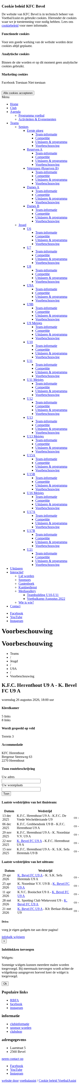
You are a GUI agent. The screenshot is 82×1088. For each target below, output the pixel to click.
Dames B (33, 206)
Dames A (33, 187)
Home (14, 104)
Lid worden (26, 576)
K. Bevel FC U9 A (29, 841)
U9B (30, 304)
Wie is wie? (26, 602)
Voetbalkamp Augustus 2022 (46, 598)
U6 (29, 228)
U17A (31, 512)
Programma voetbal (31, 115)
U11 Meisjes (35, 379)
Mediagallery (27, 591)
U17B (31, 530)
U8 (29, 266)
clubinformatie (19, 1024)
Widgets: (7, 957)
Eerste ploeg (35, 130)
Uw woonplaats (12, 785)
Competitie (42, 138)
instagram (16, 1008)
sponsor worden (20, 1027)
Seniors (23, 127)
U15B (31, 474)
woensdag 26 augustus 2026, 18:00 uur (28, 699)
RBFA (14, 1000)
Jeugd (22, 225)
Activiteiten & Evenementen (37, 119)
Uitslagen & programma (51, 142)
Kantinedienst (28, 587)
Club (13, 108)
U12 (30, 398)
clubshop (16, 1031)
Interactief (16, 572)
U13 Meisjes (35, 436)
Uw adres (8, 777)
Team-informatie (46, 134)
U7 (29, 247)
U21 (30, 549)
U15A (31, 455)
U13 (30, 417)
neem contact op (12, 1059)
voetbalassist (28, 1080)
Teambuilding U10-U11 (43, 595)
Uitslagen (16, 568)
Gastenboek (26, 583)
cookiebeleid (10, 25)
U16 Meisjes (35, 493)
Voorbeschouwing (47, 145)
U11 (30, 361)
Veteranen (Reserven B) (43, 168)
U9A (30, 285)
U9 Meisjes (34, 323)
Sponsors (25, 580)
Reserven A (34, 149)
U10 (30, 342)
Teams (14, 123)
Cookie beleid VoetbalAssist (57, 1080)
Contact (15, 606)
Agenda (15, 111)
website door (10, 1080)
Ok (5, 983)
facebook (16, 1004)
